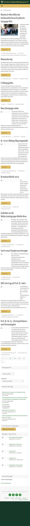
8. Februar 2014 (16, 277)
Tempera (21, 499)
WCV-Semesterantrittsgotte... (16, 437)
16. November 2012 (23, 352)
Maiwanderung (6, 59)
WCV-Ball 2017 (12, 451)
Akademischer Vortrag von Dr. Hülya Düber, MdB (13, 392)
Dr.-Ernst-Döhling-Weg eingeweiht (14, 140)
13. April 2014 (16, 136)
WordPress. (26, 499)
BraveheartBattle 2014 (10, 177)
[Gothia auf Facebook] (16, 495)
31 (24, 358)
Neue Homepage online (10, 108)
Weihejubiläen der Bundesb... (16, 465)
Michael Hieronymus (6, 136)
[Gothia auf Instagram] (20, 495)
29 (15, 358)
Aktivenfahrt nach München (8, 410)
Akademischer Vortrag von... (15, 444)
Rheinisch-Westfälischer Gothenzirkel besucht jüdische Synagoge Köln (13, 18)
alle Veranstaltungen (6, 483)
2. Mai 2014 (15, 78)
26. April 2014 (11, 104)
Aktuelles (4, 55)
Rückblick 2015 (12, 458)
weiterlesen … (5, 49)
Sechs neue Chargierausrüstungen (14, 250)
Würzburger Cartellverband (8, 244)
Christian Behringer (6, 78)
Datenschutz (18, 498)
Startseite (7, 498)
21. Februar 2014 (20, 244)
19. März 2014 (22, 171)
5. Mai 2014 (21, 53)
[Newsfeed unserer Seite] (10, 495)
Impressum (24, 498)
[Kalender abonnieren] (13, 495)
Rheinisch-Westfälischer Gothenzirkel (18, 55)
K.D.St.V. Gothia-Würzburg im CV (9, 53)
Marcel (3, 104)
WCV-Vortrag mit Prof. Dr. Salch (13, 283)
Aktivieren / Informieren (8, 429)
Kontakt (12, 498)
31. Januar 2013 (19, 315)
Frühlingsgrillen (7, 83)
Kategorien (4, 378)
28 (10, 358)
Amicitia (8, 55)
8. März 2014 (16, 207)
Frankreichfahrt (5, 404)
